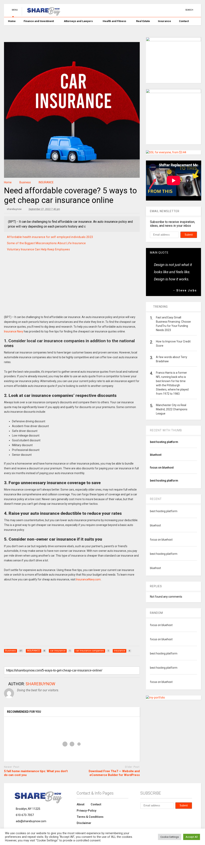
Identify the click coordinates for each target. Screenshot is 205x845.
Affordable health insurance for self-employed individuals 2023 (50, 237)
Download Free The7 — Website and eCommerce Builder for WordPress (114, 773)
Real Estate (143, 21)
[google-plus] (174, 9)
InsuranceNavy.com (88, 579)
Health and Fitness (114, 21)
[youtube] (149, 9)
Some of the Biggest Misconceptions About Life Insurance (46, 243)
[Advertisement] (72, 288)
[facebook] (180, 9)
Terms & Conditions (90, 816)
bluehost (155, 454)
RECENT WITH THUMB (166, 430)
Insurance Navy (13, 331)
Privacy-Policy (86, 810)
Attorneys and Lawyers (78, 21)
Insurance (164, 21)
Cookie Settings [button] (169, 836)
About (80, 804)
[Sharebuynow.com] (42, 14)
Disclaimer (84, 823)
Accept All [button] (192, 836)
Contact (184, 21)
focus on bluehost (162, 467)
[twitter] (156, 9)
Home (12, 21)
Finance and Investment (39, 21)
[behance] (142, 815)
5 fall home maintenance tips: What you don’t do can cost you (36, 773)
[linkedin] (162, 9)
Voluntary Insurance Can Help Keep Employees (38, 249)
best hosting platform (164, 442)
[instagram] (168, 9)
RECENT (156, 499)
